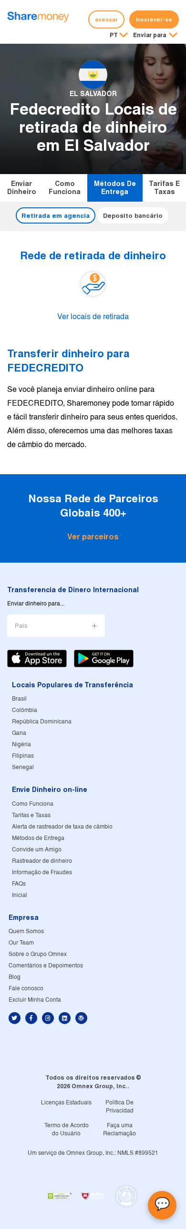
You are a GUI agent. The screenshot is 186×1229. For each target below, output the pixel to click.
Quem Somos (26, 931)
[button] (155, 36)
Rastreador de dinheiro (42, 861)
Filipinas (23, 756)
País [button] (21, 626)
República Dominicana (42, 722)
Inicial (19, 895)
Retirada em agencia (55, 215)
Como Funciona (65, 187)
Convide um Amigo (37, 850)
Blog (15, 977)
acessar (106, 19)
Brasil (19, 699)
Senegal (23, 767)
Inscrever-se (154, 19)
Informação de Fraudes (42, 872)
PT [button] (114, 35)
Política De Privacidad (119, 1107)
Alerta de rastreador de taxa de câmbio (62, 827)
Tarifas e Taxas (164, 187)
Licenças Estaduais (66, 1103)
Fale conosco (26, 989)
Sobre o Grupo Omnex (38, 954)
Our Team (21, 943)
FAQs (19, 884)
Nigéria (21, 745)
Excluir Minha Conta (35, 1000)
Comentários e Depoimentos (46, 966)
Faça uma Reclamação (119, 1130)
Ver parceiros (93, 536)
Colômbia (24, 710)
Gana (19, 733)
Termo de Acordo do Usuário (66, 1130)
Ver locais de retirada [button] (93, 317)
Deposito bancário (133, 215)
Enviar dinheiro (21, 187)
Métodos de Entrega (115, 187)
